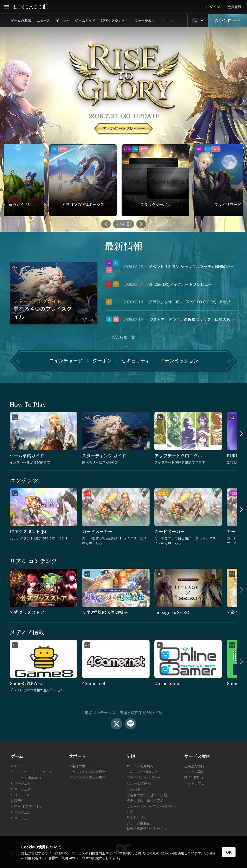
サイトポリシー (138, 817)
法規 (130, 756)
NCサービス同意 (138, 783)
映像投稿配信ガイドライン (146, 828)
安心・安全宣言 (138, 822)
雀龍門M (17, 800)
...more (166, 20)
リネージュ (19, 818)
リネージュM (20, 794)
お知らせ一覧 (123, 337)
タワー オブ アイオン (26, 806)
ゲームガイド (85, 20)
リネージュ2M (21, 789)
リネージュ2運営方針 (142, 771)
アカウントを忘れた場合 (87, 771)
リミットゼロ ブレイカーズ (31, 771)
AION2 (15, 765)
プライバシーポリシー (143, 777)
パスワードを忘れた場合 (87, 777)
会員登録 (234, 6)
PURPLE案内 (193, 777)
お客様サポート (80, 765)
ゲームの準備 (21, 20)
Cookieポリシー (138, 789)
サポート (77, 756)
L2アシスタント (113, 20)
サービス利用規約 (139, 765)
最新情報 (123, 245)
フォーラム (143, 20)
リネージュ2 (20, 812)
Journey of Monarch (26, 777)
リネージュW (20, 783)
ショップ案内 (194, 771)
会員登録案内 (194, 765)
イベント (62, 20)
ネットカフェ (194, 783)
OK (229, 852)
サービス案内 (197, 756)
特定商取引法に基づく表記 (146, 794)
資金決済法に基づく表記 (145, 800)
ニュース (43, 20)
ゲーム (17, 756)
